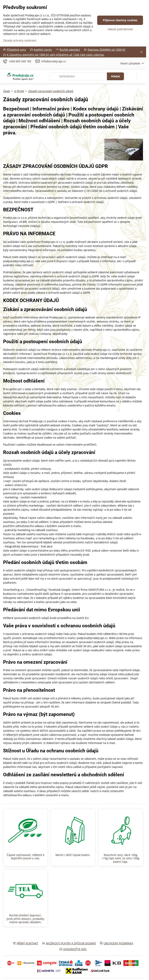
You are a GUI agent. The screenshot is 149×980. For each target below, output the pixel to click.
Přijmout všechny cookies (120, 20)
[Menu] (141, 76)
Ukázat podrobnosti (120, 29)
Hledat (115, 76)
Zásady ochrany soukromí (19, 40)
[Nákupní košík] (132, 76)
